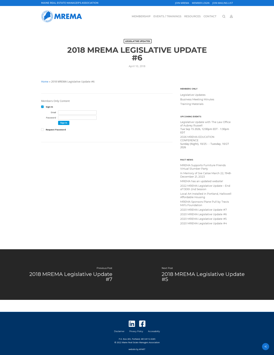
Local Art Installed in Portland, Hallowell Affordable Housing (205, 195)
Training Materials (192, 104)
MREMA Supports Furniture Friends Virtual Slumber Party (203, 167)
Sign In (63, 123)
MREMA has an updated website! (201, 181)
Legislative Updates (137, 41)
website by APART (137, 349)
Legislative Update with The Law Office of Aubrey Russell (205, 124)
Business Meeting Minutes (197, 99)
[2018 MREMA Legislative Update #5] (205, 274)
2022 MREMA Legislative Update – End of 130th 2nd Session (205, 187)
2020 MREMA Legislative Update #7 (203, 209)
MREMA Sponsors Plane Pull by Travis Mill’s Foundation (204, 203)
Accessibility (154, 331)
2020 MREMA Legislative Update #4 (203, 223)
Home (44, 81)
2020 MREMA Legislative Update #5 (203, 218)
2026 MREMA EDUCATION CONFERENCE (197, 138)
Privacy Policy (136, 331)
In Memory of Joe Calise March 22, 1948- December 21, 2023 (205, 175)
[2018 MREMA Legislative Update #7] (68, 274)
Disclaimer (119, 331)
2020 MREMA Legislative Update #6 (203, 214)
